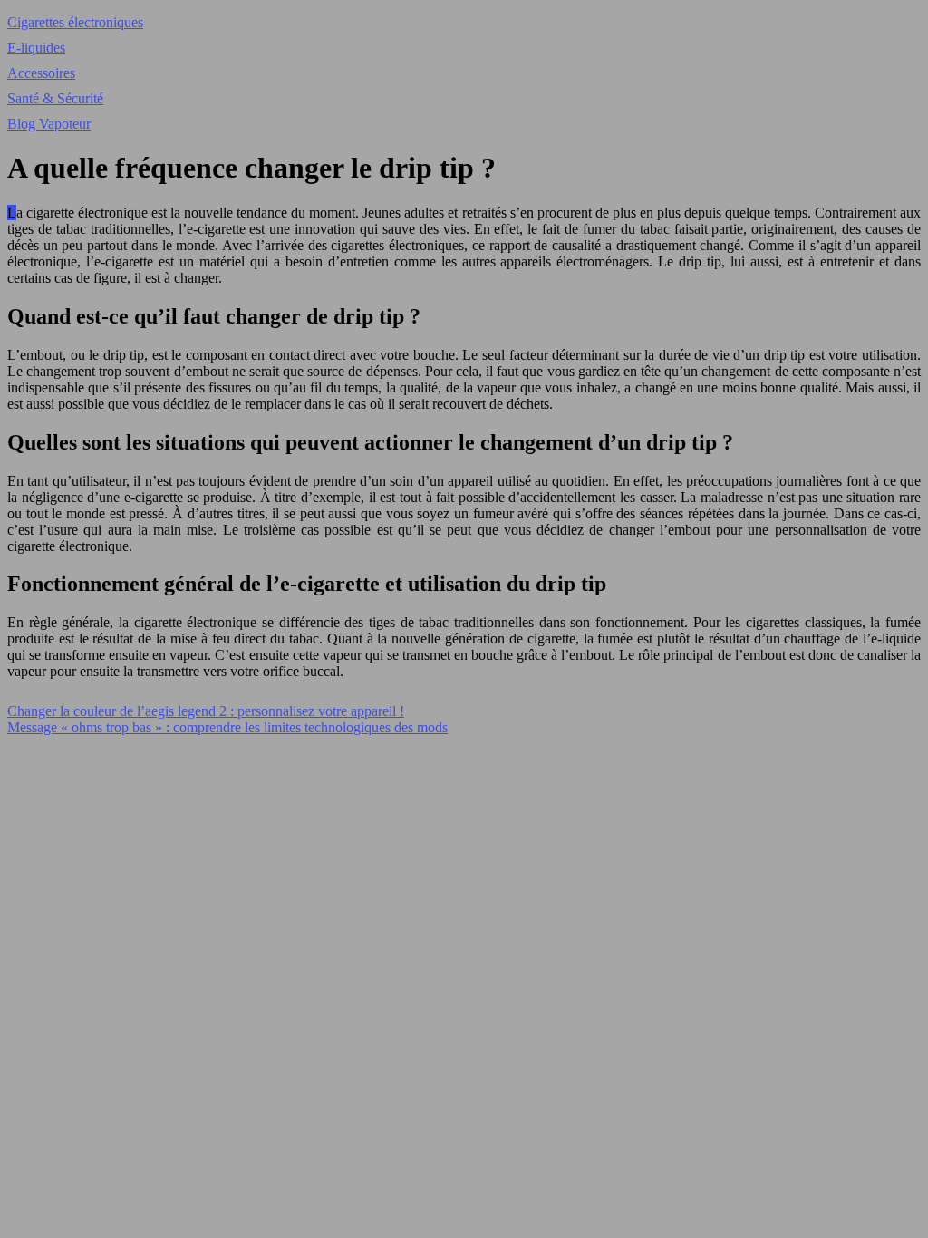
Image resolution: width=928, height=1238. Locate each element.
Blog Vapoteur (49, 123)
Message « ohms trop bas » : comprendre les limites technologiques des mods (227, 727)
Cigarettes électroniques (75, 22)
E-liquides (36, 47)
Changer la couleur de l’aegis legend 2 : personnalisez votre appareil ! (205, 711)
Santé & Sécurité (55, 98)
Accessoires (41, 73)
